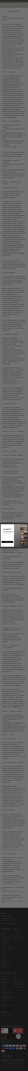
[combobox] (7, 537)
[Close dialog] (26, 525)
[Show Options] (12, 537)
